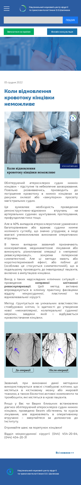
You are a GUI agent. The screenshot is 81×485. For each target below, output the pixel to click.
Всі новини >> (65, 452)
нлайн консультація (62, 31)
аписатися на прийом (19, 31)
